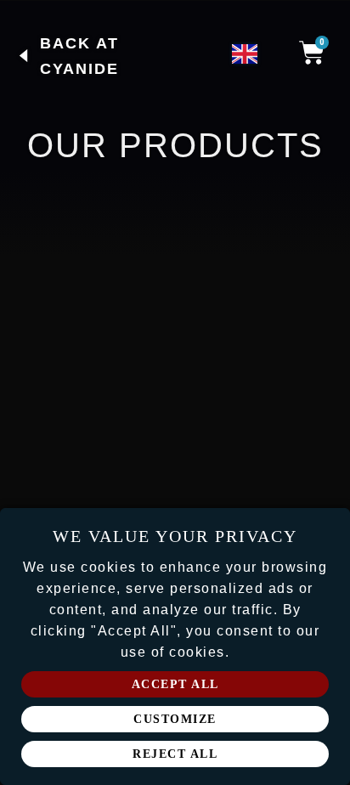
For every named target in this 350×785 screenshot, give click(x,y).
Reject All (175, 754)
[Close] (331, 527)
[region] (175, 646)
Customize (175, 719)
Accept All (175, 684)
